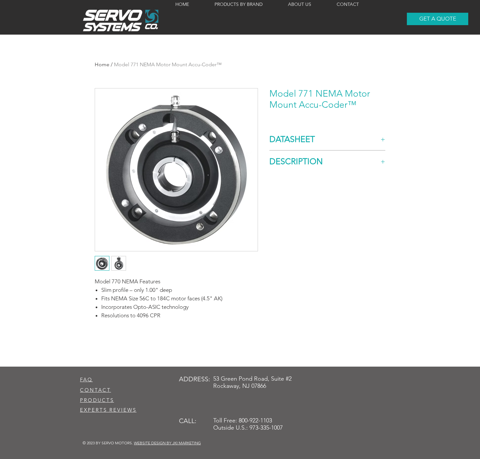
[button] (437, 19)
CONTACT (95, 390)
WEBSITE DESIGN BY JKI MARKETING (167, 442)
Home (102, 64)
